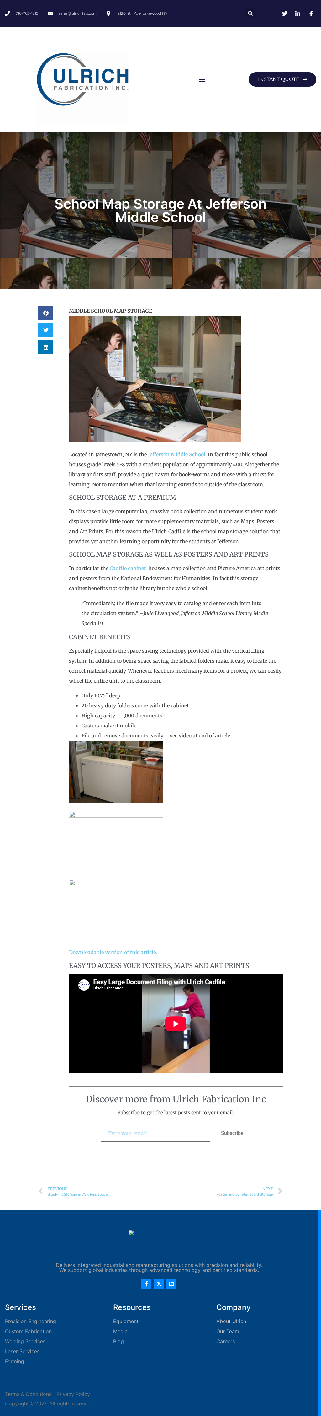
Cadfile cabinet (128, 568)
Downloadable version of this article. (113, 952)
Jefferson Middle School (176, 454)
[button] (250, 13)
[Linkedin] (171, 1284)
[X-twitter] (159, 1284)
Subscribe (232, 1133)
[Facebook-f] (146, 1284)
